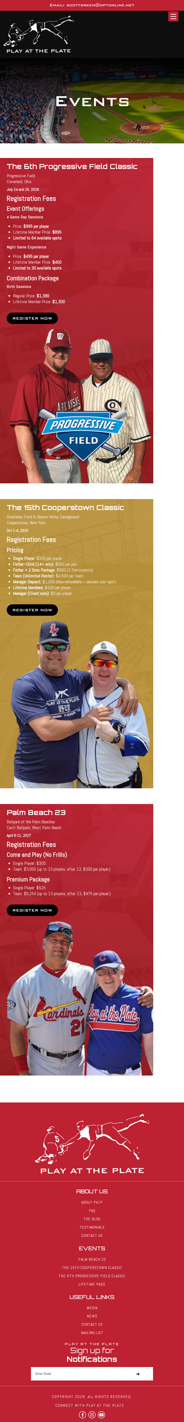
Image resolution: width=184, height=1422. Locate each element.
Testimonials (92, 1227)
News (92, 1316)
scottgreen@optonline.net (100, 5)
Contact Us (92, 1235)
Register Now (32, 318)
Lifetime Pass (92, 1284)
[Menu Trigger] (173, 16)
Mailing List (92, 1332)
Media (92, 1307)
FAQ (92, 1210)
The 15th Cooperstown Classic (92, 1267)
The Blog (92, 1218)
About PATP (92, 1202)
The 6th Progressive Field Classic (92, 1275)
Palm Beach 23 (92, 1259)
